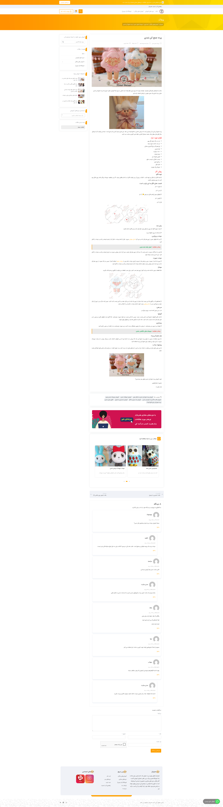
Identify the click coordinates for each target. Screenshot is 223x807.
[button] (129, 481)
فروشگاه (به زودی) (79, 66)
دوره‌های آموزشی (65, 2)
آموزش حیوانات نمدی (126, 397)
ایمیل (123, 734)
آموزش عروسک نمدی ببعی (112, 397)
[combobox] (73, 115)
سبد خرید (108, 782)
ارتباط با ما (124, 785)
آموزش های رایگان (79, 62)
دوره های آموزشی (80, 58)
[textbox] (73, 115)
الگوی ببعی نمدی (109, 400)
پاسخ (158, 527)
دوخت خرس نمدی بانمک (117, 468)
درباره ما (125, 789)
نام (160, 734)
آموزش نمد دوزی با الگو (135, 400)
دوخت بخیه (120, 261)
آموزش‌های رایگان (122, 776)
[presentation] (95, 463)
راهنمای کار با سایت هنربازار (155, 6)
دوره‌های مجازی (123, 779)
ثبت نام (109, 776)
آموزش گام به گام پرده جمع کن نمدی (152, 400)
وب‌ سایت (158, 742)
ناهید (141, 43)
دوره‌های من (108, 779)
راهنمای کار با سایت (106, 785)
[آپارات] (63, 803)
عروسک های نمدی (155, 43)
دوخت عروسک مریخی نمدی (150, 468)
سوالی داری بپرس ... (209, 801)
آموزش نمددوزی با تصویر (121, 400)
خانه (83, 54)
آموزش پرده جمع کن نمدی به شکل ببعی (143, 397)
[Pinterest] (60, 803)
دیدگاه (159, 714)
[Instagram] (66, 803)
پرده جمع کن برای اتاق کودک (154, 402)
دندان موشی (132, 239)
